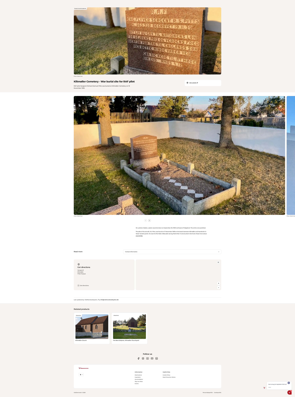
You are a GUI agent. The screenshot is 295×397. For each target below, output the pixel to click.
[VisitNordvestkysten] (83, 368)
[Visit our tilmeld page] (152, 358)
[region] (178, 274)
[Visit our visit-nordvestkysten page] (156, 358)
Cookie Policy (166, 375)
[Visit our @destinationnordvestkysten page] (147, 358)
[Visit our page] (138, 358)
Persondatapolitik (208, 392)
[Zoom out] (218, 287)
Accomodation (139, 379)
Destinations (138, 375)
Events (137, 383)
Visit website (192, 82)
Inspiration (138, 377)
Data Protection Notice (169, 377)
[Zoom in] (218, 283)
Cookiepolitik (217, 392)
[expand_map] (218, 262)
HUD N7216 (139, 236)
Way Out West (139, 381)
